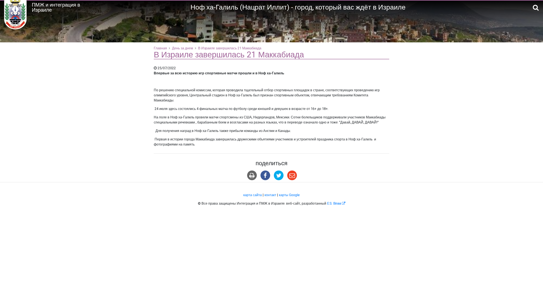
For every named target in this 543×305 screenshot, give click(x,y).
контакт (270, 195)
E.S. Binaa (336, 203)
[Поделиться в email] (292, 175)
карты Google (289, 195)
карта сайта (252, 195)
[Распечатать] (252, 175)
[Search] (536, 8)
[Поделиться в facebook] (265, 175)
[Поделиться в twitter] (278, 175)
